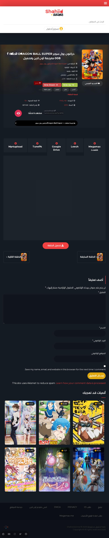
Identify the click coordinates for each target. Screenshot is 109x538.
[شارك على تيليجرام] (21, 54)
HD (65, 101)
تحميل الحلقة (54, 245)
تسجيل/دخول (52, 29)
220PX (5, 527)
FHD (61, 101)
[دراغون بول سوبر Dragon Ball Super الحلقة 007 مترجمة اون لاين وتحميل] (100, 257)
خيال (65, 89)
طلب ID (87, 507)
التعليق (102, 292)
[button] (105, 3)
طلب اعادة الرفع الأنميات (91, 515)
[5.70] (20, 469)
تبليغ (37, 83)
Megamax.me (66, 515)
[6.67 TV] (88, 422)
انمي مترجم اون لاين (38, 507)
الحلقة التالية (14, 256)
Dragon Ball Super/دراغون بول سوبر (53, 64)
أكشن (74, 89)
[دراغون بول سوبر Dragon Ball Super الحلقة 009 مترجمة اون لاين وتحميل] (24, 257)
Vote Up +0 (68, 85)
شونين (57, 89)
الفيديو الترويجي (91, 83)
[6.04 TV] (88, 469)
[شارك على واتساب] (16, 54)
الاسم (102, 327)
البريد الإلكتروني (99, 340)
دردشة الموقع (16, 507)
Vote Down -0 (51, 85)
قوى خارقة (47, 89)
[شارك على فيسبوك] (7, 54)
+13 (26, 101)
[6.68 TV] (54, 422)
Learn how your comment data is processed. (59, 383)
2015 (66, 105)
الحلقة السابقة (87, 256)
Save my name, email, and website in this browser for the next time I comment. (65, 369)
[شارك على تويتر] (12, 54)
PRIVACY (72, 507)
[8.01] (20, 422)
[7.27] (54, 469)
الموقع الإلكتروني (98, 353)
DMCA (57, 507)
